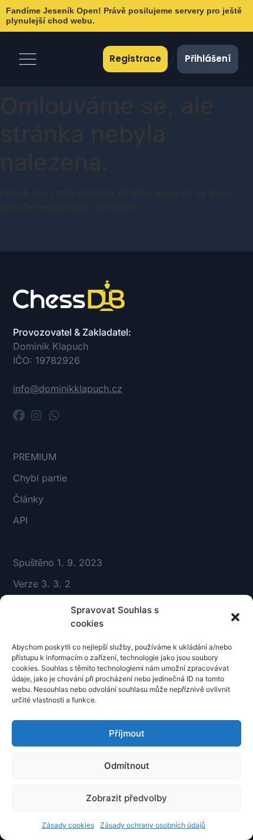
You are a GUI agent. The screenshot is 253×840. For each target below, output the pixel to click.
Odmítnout (126, 765)
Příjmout (127, 733)
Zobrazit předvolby (126, 798)
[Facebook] (19, 415)
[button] (235, 617)
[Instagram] (36, 415)
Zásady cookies (68, 825)
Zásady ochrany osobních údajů (152, 825)
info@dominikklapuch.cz (67, 388)
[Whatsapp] (54, 415)
